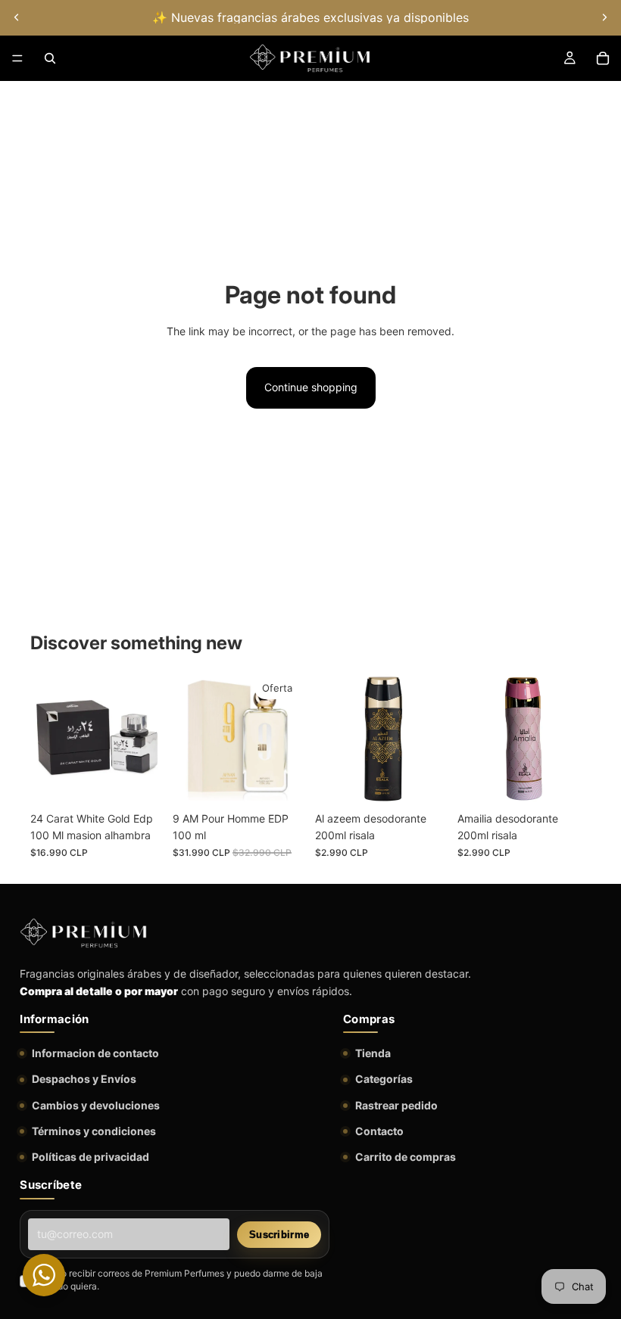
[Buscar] (50, 58)
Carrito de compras (405, 1156)
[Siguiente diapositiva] (604, 17)
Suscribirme (279, 1234)
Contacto (379, 1131)
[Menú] (17, 58)
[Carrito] (602, 58)
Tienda (373, 1053)
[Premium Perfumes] (83, 933)
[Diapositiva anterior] (16, 17)
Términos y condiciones (94, 1131)
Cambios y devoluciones (96, 1105)
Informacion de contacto (95, 1053)
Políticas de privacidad (90, 1156)
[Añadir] (140, 781)
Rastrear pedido (396, 1105)
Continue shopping (310, 387)
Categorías (384, 1078)
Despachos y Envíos (84, 1078)
